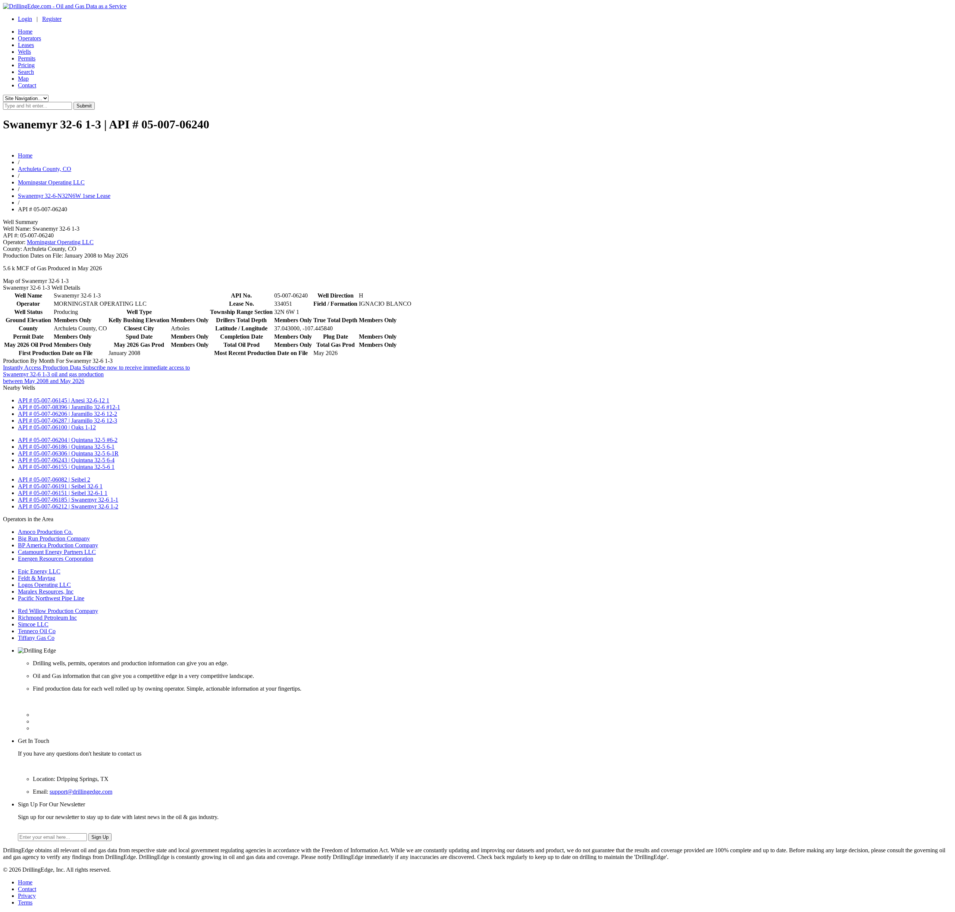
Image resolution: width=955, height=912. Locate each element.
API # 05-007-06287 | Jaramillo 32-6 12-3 (67, 420)
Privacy (27, 896)
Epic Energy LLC (39, 571)
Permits (26, 58)
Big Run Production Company (54, 538)
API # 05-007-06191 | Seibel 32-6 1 (60, 486)
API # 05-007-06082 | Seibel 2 (54, 479)
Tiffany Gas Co (36, 638)
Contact (27, 85)
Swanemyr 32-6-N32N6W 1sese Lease (64, 196)
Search (26, 72)
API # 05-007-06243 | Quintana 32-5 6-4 (66, 460)
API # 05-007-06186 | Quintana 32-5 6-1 (66, 446)
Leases (26, 45)
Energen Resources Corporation (55, 558)
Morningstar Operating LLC (51, 182)
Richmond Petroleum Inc (47, 617)
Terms (25, 902)
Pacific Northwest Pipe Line (51, 598)
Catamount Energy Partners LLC (57, 552)
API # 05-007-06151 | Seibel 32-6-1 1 (62, 493)
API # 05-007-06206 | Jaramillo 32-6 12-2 (67, 414)
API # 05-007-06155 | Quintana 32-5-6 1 (66, 467)
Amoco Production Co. (45, 532)
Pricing (26, 65)
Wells (24, 52)
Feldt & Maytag (36, 578)
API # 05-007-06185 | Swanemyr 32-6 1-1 (68, 500)
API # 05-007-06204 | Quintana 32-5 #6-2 (68, 440)
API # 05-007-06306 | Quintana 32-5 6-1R (68, 453)
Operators (29, 38)
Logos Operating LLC (44, 585)
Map (23, 78)
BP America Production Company (58, 545)
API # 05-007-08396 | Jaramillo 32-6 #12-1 (69, 407)
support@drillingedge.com (81, 791)
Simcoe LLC (33, 624)
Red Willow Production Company (58, 611)
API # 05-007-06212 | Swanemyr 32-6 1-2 (68, 506)
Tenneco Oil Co (37, 631)
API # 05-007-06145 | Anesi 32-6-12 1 (63, 400)
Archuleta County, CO (44, 169)
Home (25, 31)
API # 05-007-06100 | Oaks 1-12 (57, 427)
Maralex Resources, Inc (45, 591)
